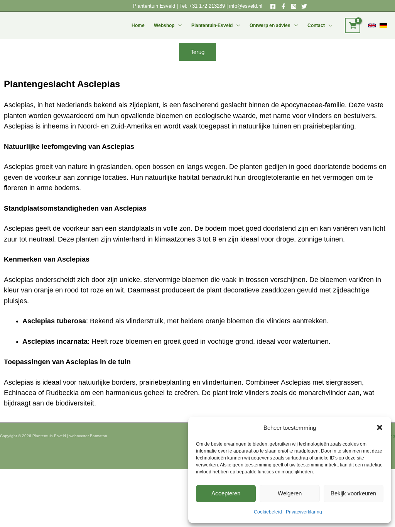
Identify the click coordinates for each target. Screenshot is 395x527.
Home (138, 25)
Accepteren (225, 493)
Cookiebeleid (268, 512)
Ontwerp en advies (270, 25)
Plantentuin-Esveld (212, 25)
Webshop (164, 25)
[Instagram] (294, 6)
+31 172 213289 (207, 6)
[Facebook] (273, 6)
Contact (316, 25)
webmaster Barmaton (88, 436)
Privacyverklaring (304, 512)
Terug (197, 52)
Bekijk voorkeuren (353, 493)
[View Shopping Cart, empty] (352, 25)
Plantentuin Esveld (155, 6)
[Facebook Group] (283, 6)
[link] (372, 25)
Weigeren (290, 493)
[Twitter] (304, 6)
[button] (379, 427)
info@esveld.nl (245, 6)
